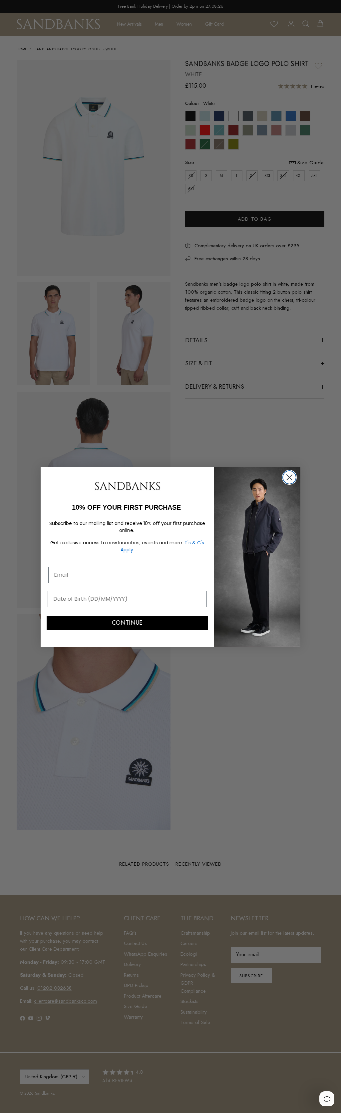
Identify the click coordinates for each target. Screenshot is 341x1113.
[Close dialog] (289, 477)
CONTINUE (127, 622)
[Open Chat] (327, 1098)
